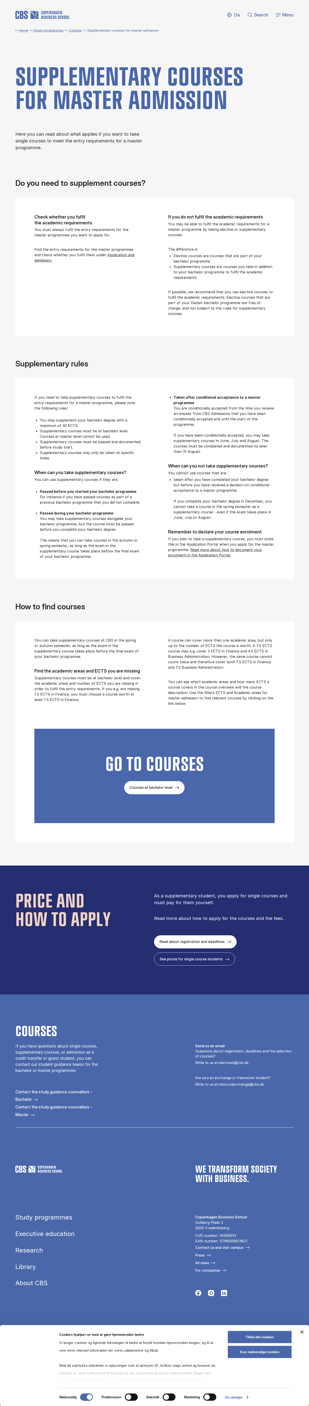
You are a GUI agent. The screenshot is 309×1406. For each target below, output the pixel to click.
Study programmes (48, 30)
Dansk (233, 15)
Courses (75, 30)
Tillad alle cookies (260, 1337)
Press (199, 1255)
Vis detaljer (234, 1397)
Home (23, 30)
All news (202, 1263)
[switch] (131, 1397)
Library (25, 1267)
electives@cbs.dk (233, 1062)
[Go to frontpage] (42, 15)
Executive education (45, 1234)
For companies (207, 1270)
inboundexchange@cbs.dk (241, 1084)
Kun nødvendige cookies (259, 1352)
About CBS (31, 1283)
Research (29, 1250)
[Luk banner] (302, 1332)
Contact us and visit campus (219, 1247)
